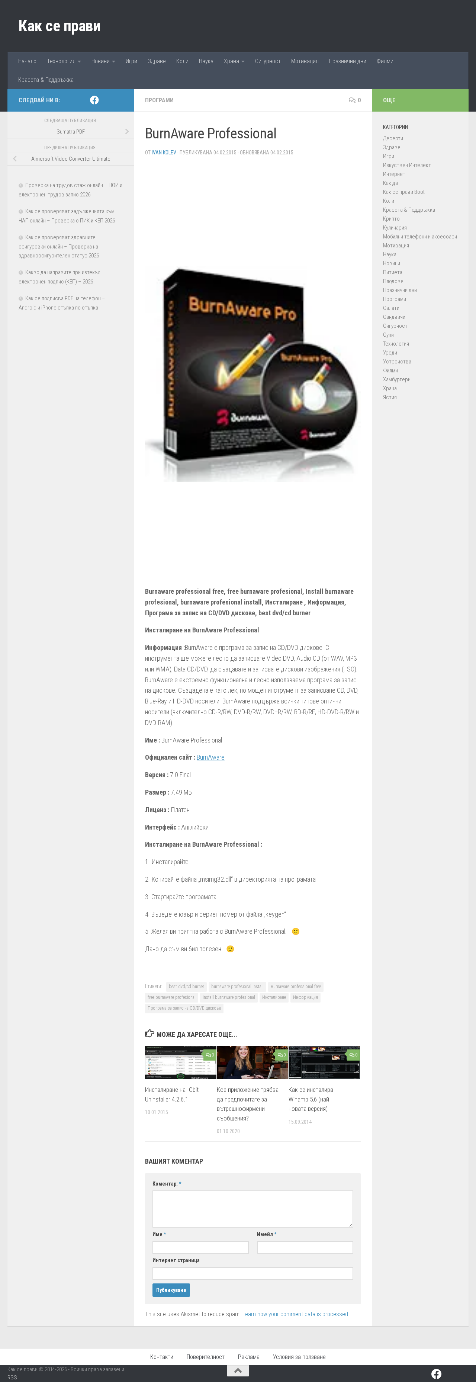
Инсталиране (274, 997)
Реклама (249, 1356)
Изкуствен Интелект (407, 165)
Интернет (394, 174)
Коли (182, 61)
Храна (231, 61)
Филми (385, 61)
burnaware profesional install (237, 986)
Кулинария (395, 227)
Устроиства (397, 361)
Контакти (161, 1356)
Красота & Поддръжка (46, 79)
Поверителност (206, 1356)
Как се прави (59, 26)
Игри (131, 61)
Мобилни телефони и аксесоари (420, 236)
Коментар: (166, 1184)
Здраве (157, 61)
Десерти (393, 138)
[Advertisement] (253, 214)
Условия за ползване (299, 1356)
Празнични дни (347, 61)
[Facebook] (94, 100)
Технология (61, 61)
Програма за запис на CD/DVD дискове (184, 1008)
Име (159, 1234)
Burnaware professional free (296, 986)
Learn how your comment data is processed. (296, 1314)
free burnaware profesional (172, 997)
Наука (206, 61)
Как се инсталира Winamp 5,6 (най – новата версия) (311, 1099)
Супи (388, 334)
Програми (159, 100)
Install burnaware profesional (229, 997)
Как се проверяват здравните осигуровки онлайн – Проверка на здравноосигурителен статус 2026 (59, 246)
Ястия (390, 397)
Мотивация (305, 61)
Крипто (391, 218)
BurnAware (211, 757)
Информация (305, 997)
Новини (100, 61)
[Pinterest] (106, 100)
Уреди (390, 352)
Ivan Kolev (164, 152)
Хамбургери (397, 379)
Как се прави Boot (404, 192)
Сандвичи (394, 317)
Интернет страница (176, 1260)
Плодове (393, 281)
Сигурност (268, 61)
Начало (27, 61)
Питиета (392, 272)
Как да (390, 183)
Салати (391, 308)
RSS (12, 1377)
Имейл (266, 1234)
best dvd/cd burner (186, 986)
